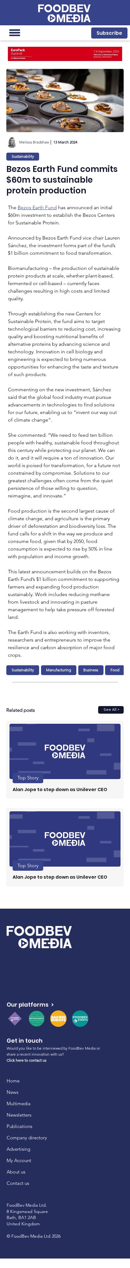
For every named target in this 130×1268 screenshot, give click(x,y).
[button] (109, 33)
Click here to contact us (26, 1060)
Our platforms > (30, 1005)
